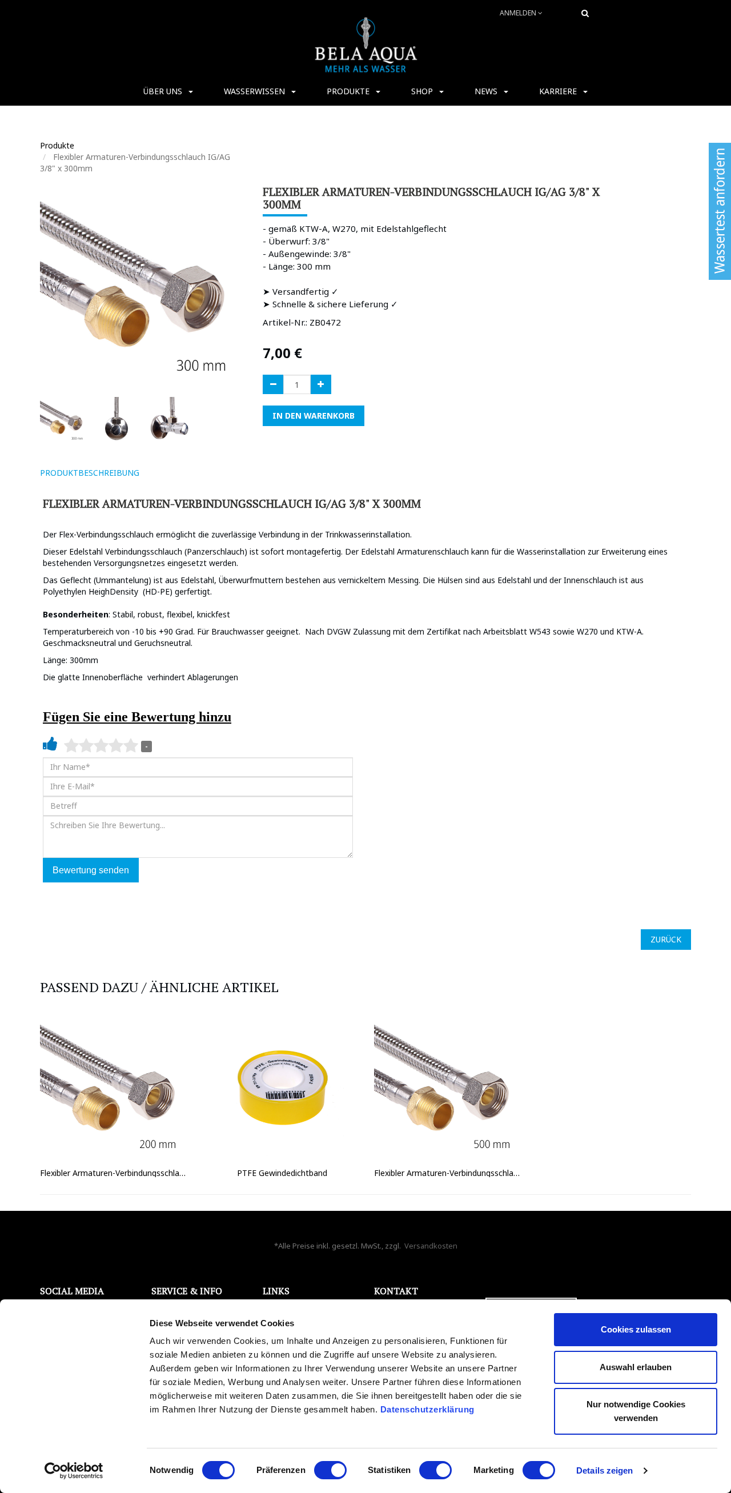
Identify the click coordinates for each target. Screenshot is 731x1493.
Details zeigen (604, 1470)
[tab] (164, 472)
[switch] (330, 1470)
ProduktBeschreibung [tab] (89, 472)
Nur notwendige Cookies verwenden (636, 1411)
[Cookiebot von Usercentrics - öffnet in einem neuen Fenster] (74, 1470)
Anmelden (519, 13)
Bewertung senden (91, 870)
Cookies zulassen (636, 1329)
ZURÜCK (665, 939)
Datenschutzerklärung (428, 1409)
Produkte (57, 145)
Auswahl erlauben (636, 1367)
